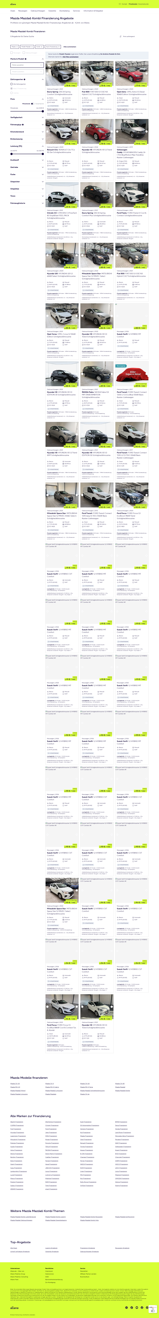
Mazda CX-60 (85, 1084)
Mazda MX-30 (15, 1087)
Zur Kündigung (50, 1282)
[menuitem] (14, 11)
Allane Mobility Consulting (19, 1277)
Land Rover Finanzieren (123, 1132)
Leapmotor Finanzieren (18, 1136)
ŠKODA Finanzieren (52, 1150)
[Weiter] (77, 73)
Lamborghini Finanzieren (18, 1171)
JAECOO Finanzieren (52, 1168)
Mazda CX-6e (84, 1094)
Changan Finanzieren (87, 1157)
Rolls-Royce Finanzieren (88, 1182)
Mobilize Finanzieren (52, 1178)
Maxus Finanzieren (16, 1178)
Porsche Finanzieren (52, 1143)
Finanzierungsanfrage (71, 83)
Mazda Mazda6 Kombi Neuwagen (91, 1217)
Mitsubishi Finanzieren (17, 1139)
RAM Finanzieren (51, 1182)
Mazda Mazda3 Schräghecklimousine (92, 1091)
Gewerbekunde (143, 4)
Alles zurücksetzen (69, 47)
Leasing (145, 325)
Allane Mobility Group (17, 1274)
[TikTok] (131, 1307)
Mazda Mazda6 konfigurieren (124, 1217)
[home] (33, 4)
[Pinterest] (147, 1307)
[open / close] (40, 65)
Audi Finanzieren (85, 1122)
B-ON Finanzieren (86, 1154)
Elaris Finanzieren (16, 1161)
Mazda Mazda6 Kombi (122, 1091)
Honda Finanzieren (121, 1129)
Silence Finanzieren (121, 1182)
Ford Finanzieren (51, 1129)
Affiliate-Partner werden (88, 1274)
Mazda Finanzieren (86, 1136)
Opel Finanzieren (86, 1139)
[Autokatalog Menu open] (72, 11)
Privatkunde (133, 4)
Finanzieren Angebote (87, 1248)
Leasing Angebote (51, 1248)
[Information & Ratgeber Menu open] (105, 11)
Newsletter (84, 1271)
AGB (47, 1277)
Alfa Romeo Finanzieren (53, 1122)
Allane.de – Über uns (17, 1271)
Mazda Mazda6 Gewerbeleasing (56, 1220)
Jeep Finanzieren (51, 1132)
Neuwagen (22, 11)
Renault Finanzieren (86, 1143)
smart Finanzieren (51, 1189)
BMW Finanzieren (121, 1122)
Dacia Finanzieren (121, 1125)
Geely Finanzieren (16, 1164)
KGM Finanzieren (86, 1168)
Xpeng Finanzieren (121, 1186)
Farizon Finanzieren (51, 1161)
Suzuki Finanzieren (16, 1147)
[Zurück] (47, 73)
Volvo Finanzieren (16, 1150)
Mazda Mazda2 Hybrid (17, 1091)
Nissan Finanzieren (51, 1139)
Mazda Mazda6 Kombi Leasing (55, 1217)
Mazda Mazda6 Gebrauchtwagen (21, 1220)
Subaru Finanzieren (16, 1186)
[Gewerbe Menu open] (58, 11)
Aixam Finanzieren (121, 1150)
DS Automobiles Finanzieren (89, 1125)
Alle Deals (13, 1248)
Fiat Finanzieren (15, 1129)
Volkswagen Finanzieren (123, 1147)
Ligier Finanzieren (86, 1171)
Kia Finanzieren (85, 1132)
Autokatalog (64, 11)
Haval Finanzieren (51, 1164)
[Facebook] (142, 1307)
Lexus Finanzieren (51, 1171)
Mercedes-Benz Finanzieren (124, 1136)
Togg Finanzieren (51, 1186)
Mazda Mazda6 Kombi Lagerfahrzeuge (23, 1217)
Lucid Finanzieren (16, 1175)
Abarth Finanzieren (16, 1122)
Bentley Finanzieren (17, 1157)
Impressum (49, 1271)
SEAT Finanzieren (121, 1143)
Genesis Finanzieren (87, 1129)
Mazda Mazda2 (120, 1087)
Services (76, 11)
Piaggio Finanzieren (16, 1182)
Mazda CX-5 (49, 1084)
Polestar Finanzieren (17, 1143)
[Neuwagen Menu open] (29, 11)
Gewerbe (52, 11)
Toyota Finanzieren (86, 1147)
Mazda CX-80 (120, 1084)
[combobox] (135, 36)
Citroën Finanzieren (52, 1125)
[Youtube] (136, 1307)
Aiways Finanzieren (86, 1150)
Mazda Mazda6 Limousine (19, 1094)
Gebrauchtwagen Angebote (89, 1251)
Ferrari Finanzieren (86, 1161)
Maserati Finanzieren (122, 1175)
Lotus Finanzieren (121, 1171)
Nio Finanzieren (85, 1178)
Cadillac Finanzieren (52, 1157)
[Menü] (156, 1306)
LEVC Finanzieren (121, 1168)
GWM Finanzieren (121, 1161)
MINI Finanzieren (51, 1136)
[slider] (43, 111)
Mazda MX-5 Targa (86, 1087)
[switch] (153, 1311)
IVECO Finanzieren (121, 1164)
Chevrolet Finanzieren (122, 1157)
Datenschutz (49, 1274)
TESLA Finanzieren (51, 1147)
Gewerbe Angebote (52, 1251)
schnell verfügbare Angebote (20, 1251)
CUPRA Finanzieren (17, 1125)
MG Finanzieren (85, 1175)
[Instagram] (126, 1307)
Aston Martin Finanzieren (53, 1154)
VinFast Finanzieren (86, 1186)
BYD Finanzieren (120, 1154)
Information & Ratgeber (93, 11)
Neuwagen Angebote (122, 1248)
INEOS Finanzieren (86, 1164)
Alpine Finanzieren (16, 1154)
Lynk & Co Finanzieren (52, 1175)
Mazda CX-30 (15, 1084)
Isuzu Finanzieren (16, 1168)
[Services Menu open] (82, 11)
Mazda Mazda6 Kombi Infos (89, 1220)
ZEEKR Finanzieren (16, 1189)
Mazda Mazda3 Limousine (54, 1091)
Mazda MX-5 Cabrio (52, 1087)
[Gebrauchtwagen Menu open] (47, 11)
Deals (12, 11)
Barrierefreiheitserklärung (53, 1280)
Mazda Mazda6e (50, 1094)
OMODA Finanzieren (122, 1178)
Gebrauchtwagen (38, 11)
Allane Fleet (14, 1280)
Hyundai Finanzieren (17, 1132)
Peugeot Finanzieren (122, 1139)
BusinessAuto (84, 1277)
